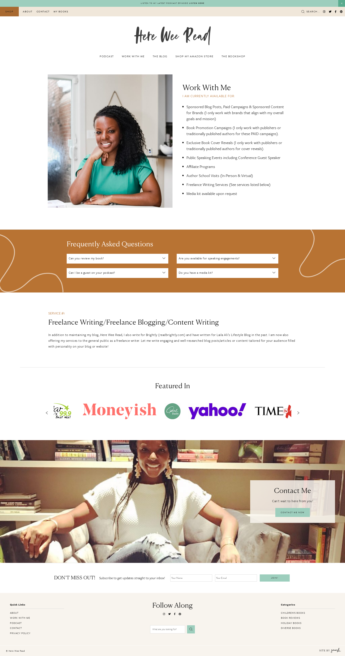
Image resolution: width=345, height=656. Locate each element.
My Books (61, 11)
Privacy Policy (20, 633)
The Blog (160, 56)
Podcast (107, 56)
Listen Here (196, 3)
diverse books (291, 628)
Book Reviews (290, 617)
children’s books (293, 613)
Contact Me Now (292, 512)
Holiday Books (291, 623)
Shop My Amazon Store (194, 56)
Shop (9, 11)
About (28, 11)
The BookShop (233, 56)
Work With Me (133, 56)
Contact (43, 11)
